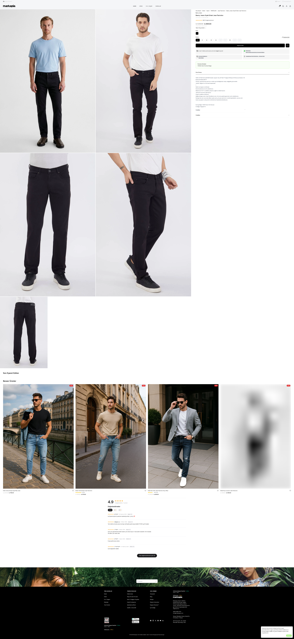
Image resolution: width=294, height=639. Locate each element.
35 (220, 40)
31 (202, 40)
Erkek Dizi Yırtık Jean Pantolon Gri (228, 490)
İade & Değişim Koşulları (133, 599)
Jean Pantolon (221, 10)
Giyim (207, 10)
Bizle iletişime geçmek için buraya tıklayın (255, 52)
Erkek (203, 10)
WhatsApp (248, 50)
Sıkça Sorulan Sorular (132, 596)
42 (239, 40)
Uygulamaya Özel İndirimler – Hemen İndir (255, 56)
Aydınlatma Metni (131, 605)
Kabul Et (289, 635)
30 (197, 40)
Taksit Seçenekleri (200, 28)
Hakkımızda (130, 594)
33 (211, 40)
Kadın (105, 594)
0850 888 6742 (177, 611)
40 (235, 40)
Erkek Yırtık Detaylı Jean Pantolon (11, 490)
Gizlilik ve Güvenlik (131, 607)
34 (216, 40)
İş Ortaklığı (152, 607)
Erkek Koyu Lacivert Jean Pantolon (156, 490)
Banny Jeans (199, 13)
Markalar (106, 602)
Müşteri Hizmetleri (154, 602)
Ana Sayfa (198, 10)
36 (225, 40)
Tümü (110, 510)
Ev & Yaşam (107, 599)
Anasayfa (152, 594)
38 (230, 40)
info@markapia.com (178, 613)
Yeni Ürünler (107, 605)
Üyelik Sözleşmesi (131, 602)
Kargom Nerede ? (154, 605)
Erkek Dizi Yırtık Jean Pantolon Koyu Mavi (85, 490)
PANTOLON (213, 10)
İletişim (152, 599)
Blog (151, 596)
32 (206, 40)
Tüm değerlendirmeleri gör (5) (147, 555)
